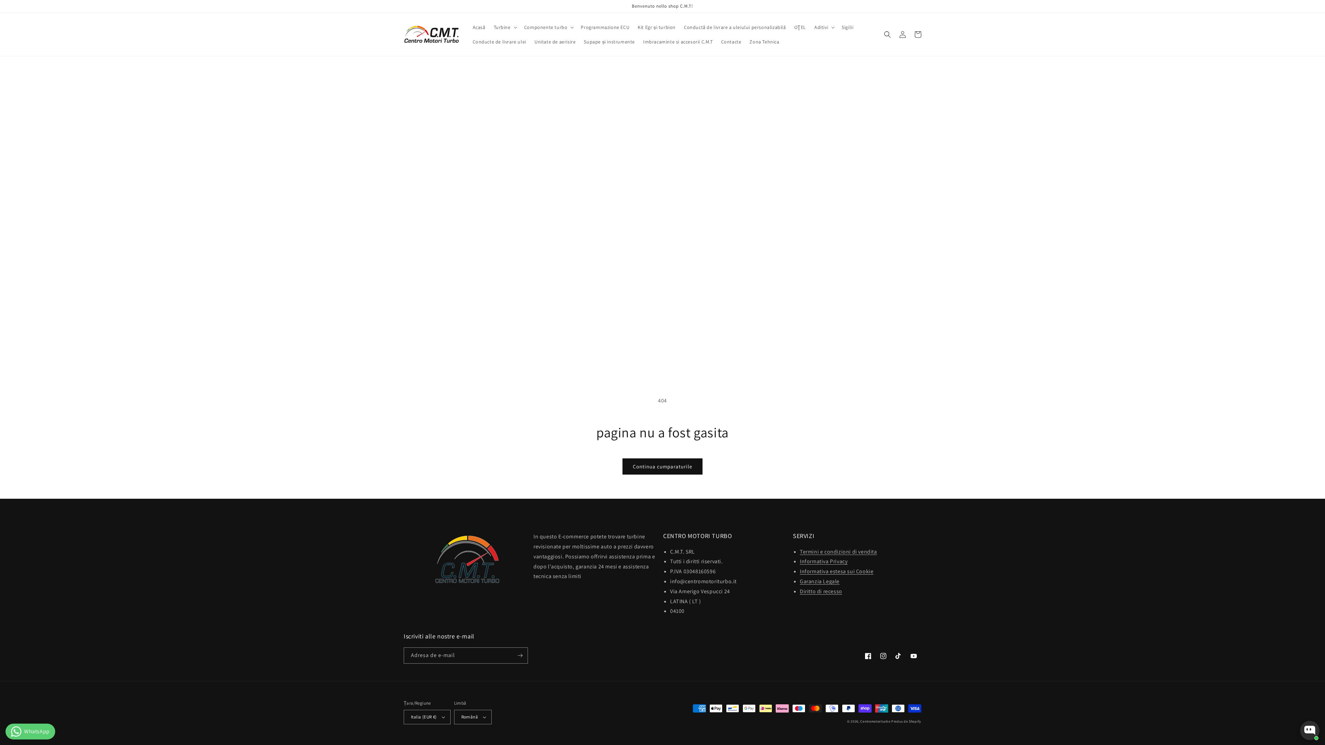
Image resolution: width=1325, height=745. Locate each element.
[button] (505, 27)
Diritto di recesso (821, 591)
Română (469, 717)
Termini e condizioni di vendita (838, 551)
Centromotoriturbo (875, 721)
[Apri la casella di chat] (1309, 730)
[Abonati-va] (520, 655)
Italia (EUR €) (424, 717)
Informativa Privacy (823, 561)
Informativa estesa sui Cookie (836, 571)
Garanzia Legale (820, 581)
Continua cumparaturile (662, 466)
